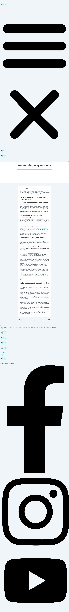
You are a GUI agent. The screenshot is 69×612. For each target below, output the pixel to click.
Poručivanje (4, 6)
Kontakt (3, 8)
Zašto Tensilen (4, 4)
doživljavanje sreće (34, 193)
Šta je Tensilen (4, 3)
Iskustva (3, 5)
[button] (34, 80)
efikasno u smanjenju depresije (33, 253)
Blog (3, 1)
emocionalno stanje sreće (44, 297)
